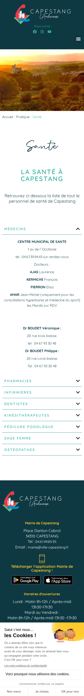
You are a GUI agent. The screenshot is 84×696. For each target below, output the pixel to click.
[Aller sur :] (42, 14)
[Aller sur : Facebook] (34, 31)
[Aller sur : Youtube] (49, 31)
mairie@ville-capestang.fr (48, 547)
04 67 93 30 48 (45, 343)
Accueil (7, 117)
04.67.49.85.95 (45, 541)
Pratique (23, 117)
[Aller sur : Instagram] (42, 31)
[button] (78, 39)
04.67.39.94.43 (32, 257)
